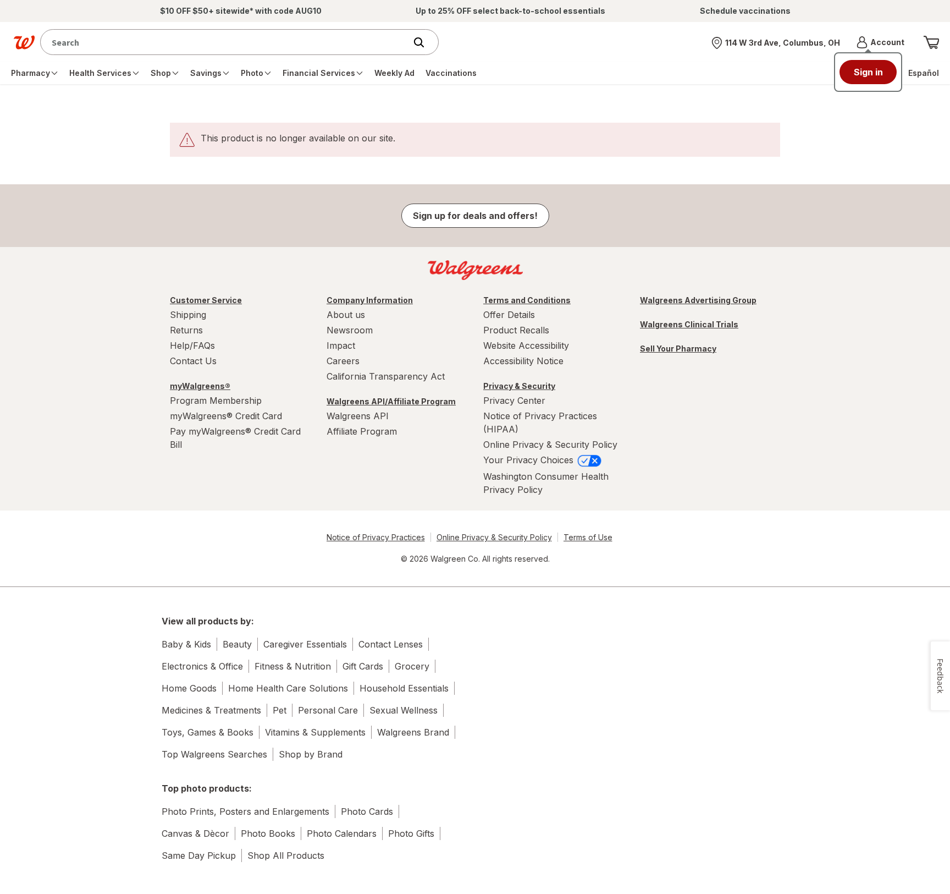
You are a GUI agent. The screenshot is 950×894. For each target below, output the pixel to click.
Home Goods (189, 688)
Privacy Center (514, 400)
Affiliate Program (362, 431)
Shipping (188, 314)
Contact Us (193, 360)
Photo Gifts (411, 833)
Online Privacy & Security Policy (550, 444)
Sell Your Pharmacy (678, 348)
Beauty (237, 644)
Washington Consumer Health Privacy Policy (546, 483)
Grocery (412, 666)
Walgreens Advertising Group (698, 300)
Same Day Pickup (199, 855)
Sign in (868, 72)
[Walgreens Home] (24, 42)
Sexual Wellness (403, 710)
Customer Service (206, 300)
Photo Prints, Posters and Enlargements (245, 811)
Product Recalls (516, 330)
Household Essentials (404, 688)
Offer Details (509, 314)
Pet (279, 710)
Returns (186, 330)
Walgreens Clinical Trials (689, 324)
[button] (880, 42)
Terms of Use (588, 537)
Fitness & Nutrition (293, 666)
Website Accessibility (526, 345)
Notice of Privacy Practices (376, 537)
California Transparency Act (386, 376)
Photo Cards (367, 811)
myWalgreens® (200, 386)
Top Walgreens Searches (214, 754)
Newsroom (350, 330)
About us (346, 314)
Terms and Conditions (527, 300)
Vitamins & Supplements (315, 732)
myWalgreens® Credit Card (226, 415)
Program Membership (216, 400)
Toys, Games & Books (207, 732)
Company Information (370, 300)
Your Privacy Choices (529, 459)
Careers (343, 360)
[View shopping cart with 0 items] (931, 42)
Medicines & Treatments (211, 710)
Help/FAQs (192, 345)
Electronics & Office (202, 666)
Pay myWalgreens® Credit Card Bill (235, 438)
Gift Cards (363, 666)
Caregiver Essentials (305, 644)
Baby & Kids (186, 644)
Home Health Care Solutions (288, 688)
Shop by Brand (311, 754)
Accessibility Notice (523, 360)
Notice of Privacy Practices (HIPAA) (540, 422)
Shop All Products (285, 855)
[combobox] (226, 42)
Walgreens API (358, 415)
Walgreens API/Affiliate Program (391, 401)
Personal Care (328, 710)
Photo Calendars (342, 833)
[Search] (424, 42)
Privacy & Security (519, 386)
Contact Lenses (390, 644)
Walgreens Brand (413, 732)
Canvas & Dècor (195, 833)
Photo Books (268, 833)
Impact (341, 345)
